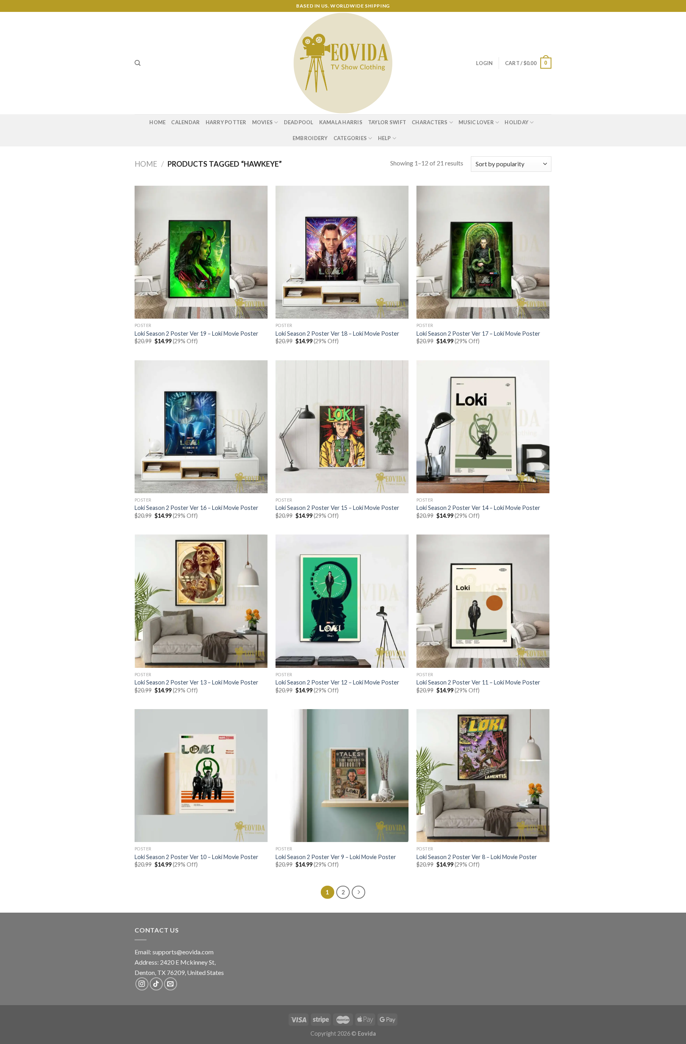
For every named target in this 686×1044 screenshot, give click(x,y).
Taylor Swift (387, 122)
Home (157, 122)
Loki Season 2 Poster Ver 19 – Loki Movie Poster (196, 333)
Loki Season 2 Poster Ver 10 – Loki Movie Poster (196, 857)
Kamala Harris (340, 122)
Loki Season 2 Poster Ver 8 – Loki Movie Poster (476, 857)
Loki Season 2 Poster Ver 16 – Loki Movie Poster (196, 507)
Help (384, 138)
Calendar (185, 122)
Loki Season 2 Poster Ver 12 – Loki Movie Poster (337, 682)
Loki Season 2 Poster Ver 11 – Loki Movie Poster (478, 682)
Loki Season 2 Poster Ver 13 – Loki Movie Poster (196, 682)
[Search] (138, 63)
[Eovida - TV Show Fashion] (343, 63)
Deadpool (299, 122)
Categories (350, 138)
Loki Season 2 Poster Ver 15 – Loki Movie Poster (337, 507)
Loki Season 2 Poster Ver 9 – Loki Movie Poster (336, 857)
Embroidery (310, 138)
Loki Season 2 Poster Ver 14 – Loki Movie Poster (478, 507)
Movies (262, 122)
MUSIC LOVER (476, 122)
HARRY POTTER (226, 122)
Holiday (516, 122)
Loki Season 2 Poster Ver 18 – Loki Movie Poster (337, 333)
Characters (430, 122)
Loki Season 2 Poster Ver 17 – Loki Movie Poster (478, 333)
